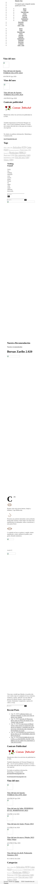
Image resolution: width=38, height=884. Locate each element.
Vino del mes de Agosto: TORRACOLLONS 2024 (13, 72)
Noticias (9, 10)
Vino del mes (11, 5)
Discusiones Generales (14, 150)
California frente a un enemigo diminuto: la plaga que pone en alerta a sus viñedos (22, 715)
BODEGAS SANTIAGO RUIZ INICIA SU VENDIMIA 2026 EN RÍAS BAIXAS (23, 733)
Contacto (10, 17)
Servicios (10, 15)
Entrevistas (25, 150)
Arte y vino (10, 19)
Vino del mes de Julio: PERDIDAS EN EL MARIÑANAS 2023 (20, 809)
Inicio (9, 2)
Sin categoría (22, 155)
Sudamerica (10, 12)
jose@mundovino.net (10, 139)
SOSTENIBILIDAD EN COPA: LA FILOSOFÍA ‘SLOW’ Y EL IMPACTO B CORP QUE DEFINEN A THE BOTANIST (23, 739)
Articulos (10, 14)
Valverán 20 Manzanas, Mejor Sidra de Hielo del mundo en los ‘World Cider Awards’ (22, 720)
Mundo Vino (19, 1)
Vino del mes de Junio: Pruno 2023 (20, 824)
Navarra (9, 9)
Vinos (9, 7)
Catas (9, 4)
